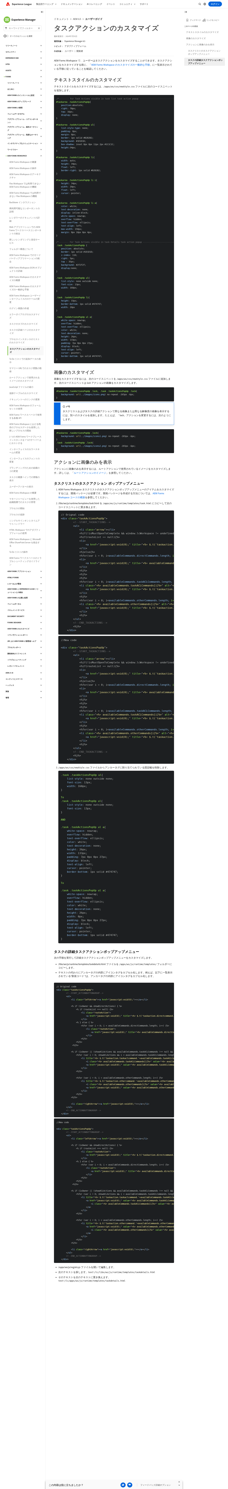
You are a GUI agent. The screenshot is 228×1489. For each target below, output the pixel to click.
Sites (8, 64)
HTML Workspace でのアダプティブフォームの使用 (24, 532)
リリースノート (12, 46)
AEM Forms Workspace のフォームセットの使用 (25, 407)
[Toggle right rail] (185, 12)
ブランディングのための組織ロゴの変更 (24, 469)
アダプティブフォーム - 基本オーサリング (22, 128)
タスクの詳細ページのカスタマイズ (24, 331)
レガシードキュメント (16, 666)
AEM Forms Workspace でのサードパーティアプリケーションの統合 (25, 258)
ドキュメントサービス (16, 610)
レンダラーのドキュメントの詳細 (24, 219)
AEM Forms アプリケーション (19, 571)
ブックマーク (195, 20)
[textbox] (22, 28)
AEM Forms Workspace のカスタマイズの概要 (25, 279)
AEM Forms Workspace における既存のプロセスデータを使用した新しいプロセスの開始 (25, 427)
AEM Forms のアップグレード (19, 101)
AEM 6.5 (77, 18)
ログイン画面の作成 (19, 308)
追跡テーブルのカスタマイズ (23, 393)
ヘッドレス (10, 685)
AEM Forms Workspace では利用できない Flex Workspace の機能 (25, 194)
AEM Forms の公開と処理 (17, 598)
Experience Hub (12, 58)
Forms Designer (14, 622)
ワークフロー (12, 149)
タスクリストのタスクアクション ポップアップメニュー (204, 52)
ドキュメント (61, 18)
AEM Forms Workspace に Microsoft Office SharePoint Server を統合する (25, 542)
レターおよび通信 (14, 584)
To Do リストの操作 (18, 552)
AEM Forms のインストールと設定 (20, 95)
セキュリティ (11, 52)
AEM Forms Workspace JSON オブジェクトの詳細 (25, 269)
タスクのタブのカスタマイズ (23, 323)
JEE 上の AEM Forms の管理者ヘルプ (21, 641)
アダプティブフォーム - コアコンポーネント (22, 121)
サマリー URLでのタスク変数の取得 (25, 370)
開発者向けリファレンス (16, 653)
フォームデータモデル (16, 114)
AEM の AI (9, 673)
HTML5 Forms (13, 577)
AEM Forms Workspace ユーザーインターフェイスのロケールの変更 (25, 299)
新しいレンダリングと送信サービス (24, 241)
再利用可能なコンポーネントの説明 (24, 210)
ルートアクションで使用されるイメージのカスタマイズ (24, 379)
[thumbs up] (123, 1484)
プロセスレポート (14, 647)
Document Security (15, 616)
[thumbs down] (129, 1484)
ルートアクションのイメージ (90, 472)
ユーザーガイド (94, 18)
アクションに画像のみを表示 (200, 44)
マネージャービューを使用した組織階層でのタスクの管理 (24, 500)
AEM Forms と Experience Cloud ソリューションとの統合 (22, 590)
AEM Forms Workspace (17, 156)
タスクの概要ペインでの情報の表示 (24, 479)
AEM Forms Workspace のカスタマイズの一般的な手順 (120, 64)
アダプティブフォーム (75, 46)
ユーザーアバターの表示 (21, 486)
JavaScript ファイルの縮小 (21, 387)
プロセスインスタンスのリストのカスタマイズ (24, 341)
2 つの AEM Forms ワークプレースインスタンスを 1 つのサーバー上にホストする (25, 440)
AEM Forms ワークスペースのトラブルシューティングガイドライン (25, 561)
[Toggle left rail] (42, 12)
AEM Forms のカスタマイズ (18, 629)
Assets (8, 70)
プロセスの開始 (17, 508)
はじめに (10, 89)
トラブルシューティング (16, 660)
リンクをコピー (212, 20)
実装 (7, 691)
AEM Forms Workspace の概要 (22, 162)
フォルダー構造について (21, 249)
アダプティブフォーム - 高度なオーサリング (22, 136)
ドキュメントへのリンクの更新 (24, 399)
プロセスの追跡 (17, 514)
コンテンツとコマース (14, 679)
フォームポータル (14, 604)
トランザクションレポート (17, 635)
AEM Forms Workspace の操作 (22, 168)
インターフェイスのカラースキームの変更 (24, 451)
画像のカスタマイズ (196, 38)
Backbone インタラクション (22, 202)
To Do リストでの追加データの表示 (25, 361)
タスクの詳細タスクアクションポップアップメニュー (205, 62)
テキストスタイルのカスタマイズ (202, 32)
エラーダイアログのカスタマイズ (24, 316)
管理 (7, 698)
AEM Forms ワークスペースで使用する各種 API (25, 416)
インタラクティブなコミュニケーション (22, 143)
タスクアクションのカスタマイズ (25, 350)
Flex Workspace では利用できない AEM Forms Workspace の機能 (25, 185)
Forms (8, 77)
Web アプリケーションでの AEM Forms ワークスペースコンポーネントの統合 (25, 230)
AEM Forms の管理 (14, 108)
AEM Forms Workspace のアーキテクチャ (25, 176)
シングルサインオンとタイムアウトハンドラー (24, 522)
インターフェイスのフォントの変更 (24, 460)
